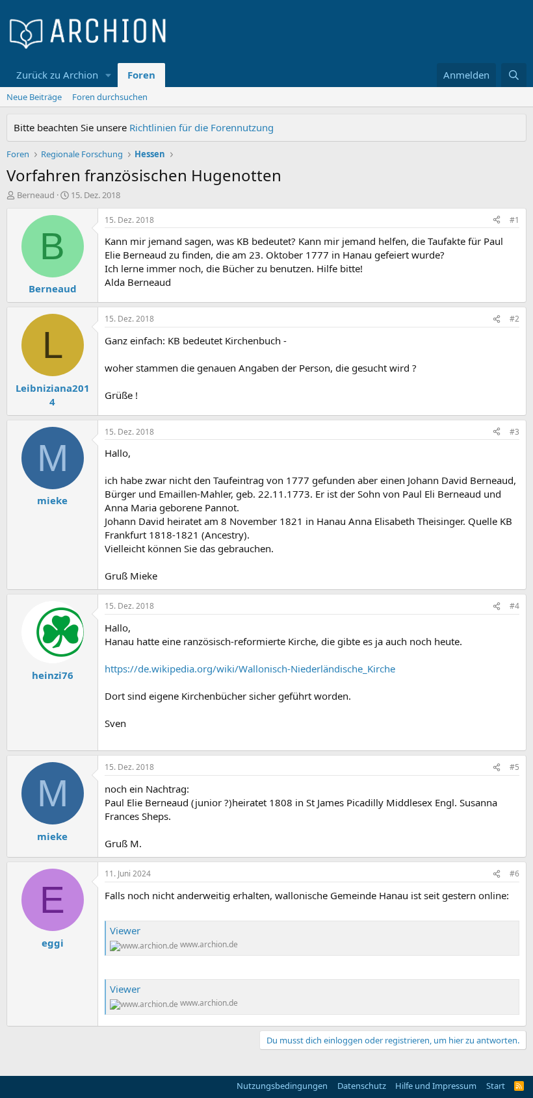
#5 (514, 766)
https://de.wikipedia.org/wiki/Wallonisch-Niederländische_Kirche (250, 668)
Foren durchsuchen (110, 97)
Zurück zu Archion (57, 74)
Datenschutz (361, 1086)
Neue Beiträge (34, 97)
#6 (514, 873)
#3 (514, 431)
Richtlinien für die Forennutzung (201, 127)
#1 (514, 219)
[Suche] (513, 75)
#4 (514, 605)
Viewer (125, 930)
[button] (108, 75)
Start (495, 1086)
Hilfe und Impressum (435, 1086)
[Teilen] (496, 220)
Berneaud (36, 195)
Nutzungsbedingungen (282, 1086)
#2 (514, 318)
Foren (141, 74)
